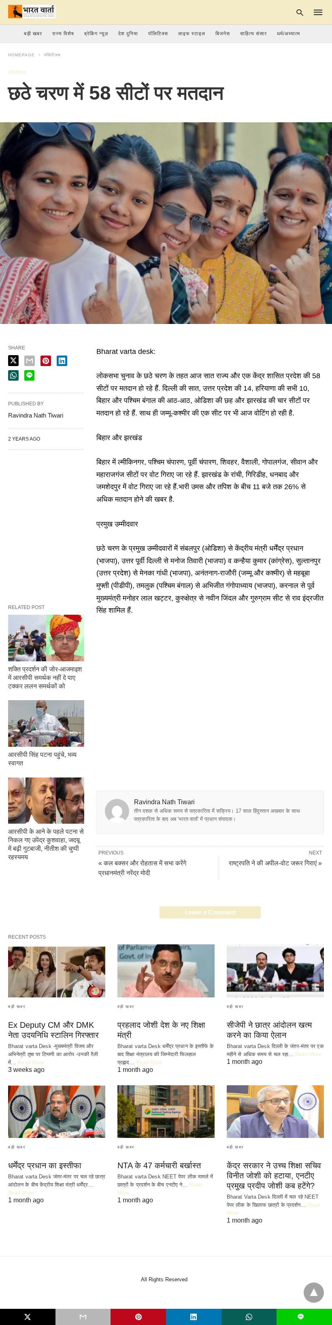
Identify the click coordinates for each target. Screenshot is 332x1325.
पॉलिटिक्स (158, 33)
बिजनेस (222, 33)
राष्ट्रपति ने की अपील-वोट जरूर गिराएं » (275, 863)
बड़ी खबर (33, 33)
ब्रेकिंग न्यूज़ (96, 33)
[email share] (29, 361)
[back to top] (314, 1292)
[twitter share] (13, 360)
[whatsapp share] (13, 375)
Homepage (21, 55)
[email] (83, 1317)
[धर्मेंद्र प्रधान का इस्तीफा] (56, 1111)
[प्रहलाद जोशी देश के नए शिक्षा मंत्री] (166, 970)
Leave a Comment (210, 912)
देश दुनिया (128, 33)
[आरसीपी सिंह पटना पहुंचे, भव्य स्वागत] (46, 723)
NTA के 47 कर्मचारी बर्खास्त (159, 1165)
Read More (31, 1062)
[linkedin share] (62, 361)
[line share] (29, 375)
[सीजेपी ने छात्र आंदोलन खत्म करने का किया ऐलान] (275, 970)
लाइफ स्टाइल (191, 33)
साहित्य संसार (253, 33)
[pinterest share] (45, 361)
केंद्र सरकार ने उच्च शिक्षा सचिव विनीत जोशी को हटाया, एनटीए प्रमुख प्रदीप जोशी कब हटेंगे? (274, 1175)
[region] (210, 685)
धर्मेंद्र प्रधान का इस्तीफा (44, 1165)
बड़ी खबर (16, 1006)
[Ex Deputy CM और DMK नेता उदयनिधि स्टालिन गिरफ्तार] (56, 970)
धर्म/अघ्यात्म (288, 33)
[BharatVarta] (31, 11)
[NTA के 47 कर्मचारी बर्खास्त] (166, 1111)
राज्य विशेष (63, 33)
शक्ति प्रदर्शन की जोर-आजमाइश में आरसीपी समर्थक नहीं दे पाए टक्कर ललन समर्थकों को (45, 678)
